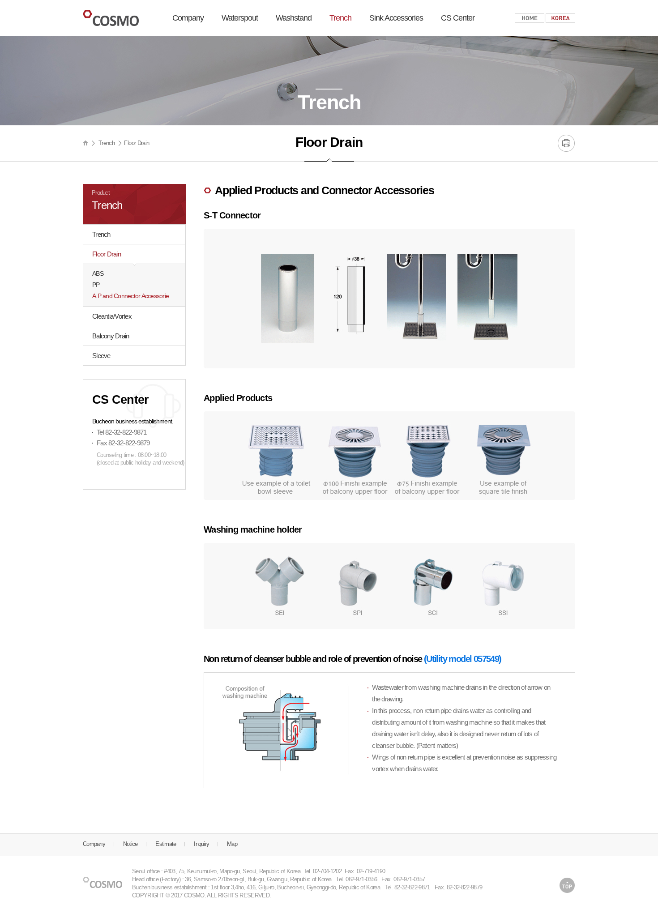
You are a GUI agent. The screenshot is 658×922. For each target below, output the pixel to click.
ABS (97, 273)
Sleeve (101, 355)
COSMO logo (111, 18)
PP (96, 284)
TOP (567, 885)
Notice (130, 844)
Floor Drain (106, 254)
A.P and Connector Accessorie (130, 295)
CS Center (457, 17)
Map (232, 844)
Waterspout (240, 17)
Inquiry (201, 844)
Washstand (294, 17)
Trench (340, 17)
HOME (529, 18)
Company (188, 17)
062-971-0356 (361, 879)
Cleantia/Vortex (112, 316)
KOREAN (560, 18)
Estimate (165, 844)
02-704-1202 (327, 871)
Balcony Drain (110, 336)
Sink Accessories (396, 17)
